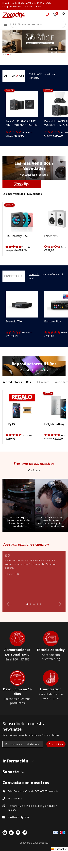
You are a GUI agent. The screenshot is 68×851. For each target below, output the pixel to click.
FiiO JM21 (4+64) (54, 424)
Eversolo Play (52, 321)
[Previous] (4, 42)
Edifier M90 (51, 236)
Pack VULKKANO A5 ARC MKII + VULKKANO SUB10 (21, 123)
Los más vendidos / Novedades (22, 194)
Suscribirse (56, 744)
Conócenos (34, 470)
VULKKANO (36, 74)
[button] (59, 849)
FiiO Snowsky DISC (17, 236)
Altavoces (43, 382)
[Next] (63, 42)
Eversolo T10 (14, 321)
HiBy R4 (10, 424)
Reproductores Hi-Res (16, 382)
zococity (43, 842)
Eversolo (34, 274)
